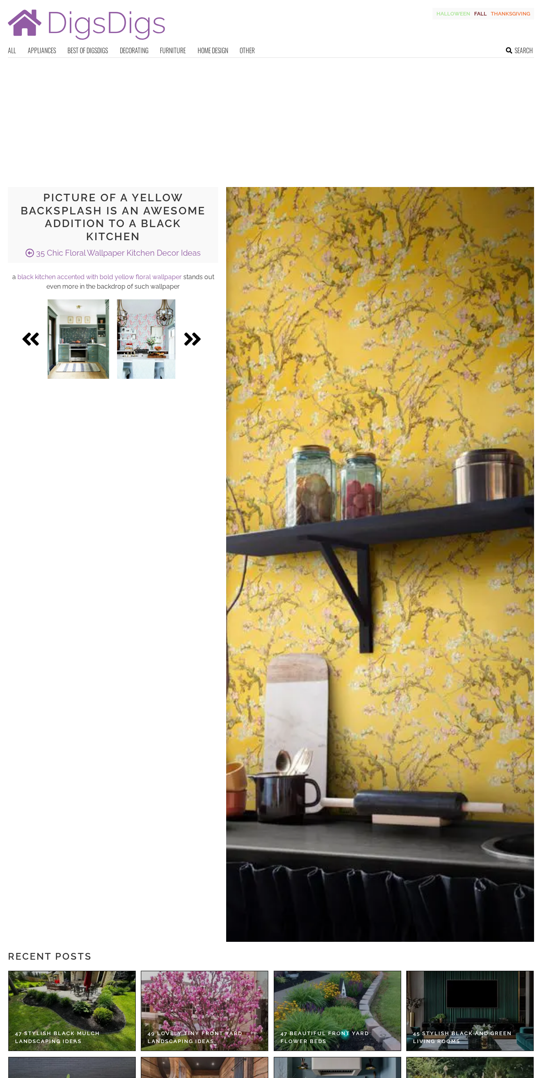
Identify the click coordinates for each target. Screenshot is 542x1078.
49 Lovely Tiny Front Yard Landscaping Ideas (195, 1037)
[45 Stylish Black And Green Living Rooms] (470, 1011)
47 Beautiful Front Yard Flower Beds (325, 1037)
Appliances (42, 50)
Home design (213, 50)
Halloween (453, 14)
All (12, 50)
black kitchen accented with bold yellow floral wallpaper (99, 277)
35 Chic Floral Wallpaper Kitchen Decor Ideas (117, 253)
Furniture (173, 50)
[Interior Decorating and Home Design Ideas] (86, 40)
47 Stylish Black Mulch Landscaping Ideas (57, 1037)
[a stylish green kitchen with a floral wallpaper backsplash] (78, 339)
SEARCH (524, 50)
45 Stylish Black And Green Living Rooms (462, 1037)
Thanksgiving (510, 14)
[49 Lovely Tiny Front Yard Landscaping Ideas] (204, 1011)
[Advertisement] (271, 117)
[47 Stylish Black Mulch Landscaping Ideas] (72, 1011)
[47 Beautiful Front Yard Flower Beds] (337, 1011)
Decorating (134, 50)
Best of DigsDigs (87, 50)
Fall (480, 14)
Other (247, 50)
